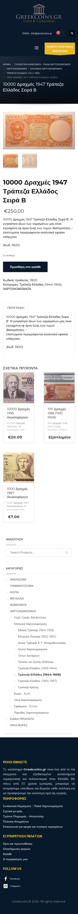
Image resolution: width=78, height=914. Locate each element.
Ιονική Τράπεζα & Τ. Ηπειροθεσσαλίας (42, 643)
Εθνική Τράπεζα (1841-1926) (36, 630)
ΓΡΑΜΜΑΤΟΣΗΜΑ (21, 586)
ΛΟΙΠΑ (14, 592)
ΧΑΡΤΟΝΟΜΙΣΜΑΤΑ (17, 289)
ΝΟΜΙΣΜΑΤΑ (18, 605)
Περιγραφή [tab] (15, 308)
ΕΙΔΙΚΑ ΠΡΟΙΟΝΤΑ (22, 719)
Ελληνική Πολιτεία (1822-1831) (37, 636)
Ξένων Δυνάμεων (29, 655)
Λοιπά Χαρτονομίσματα (32, 649)
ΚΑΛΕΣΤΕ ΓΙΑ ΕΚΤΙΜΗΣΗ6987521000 (60, 48)
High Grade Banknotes (30, 617)
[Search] (67, 552)
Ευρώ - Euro (22, 693)
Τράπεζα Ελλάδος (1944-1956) (40, 284)
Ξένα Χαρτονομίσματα (28, 700)
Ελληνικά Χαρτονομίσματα (30, 624)
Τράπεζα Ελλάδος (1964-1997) (37, 681)
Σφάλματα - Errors (25, 706)
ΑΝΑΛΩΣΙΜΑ (18, 579)
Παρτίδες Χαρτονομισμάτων (31, 712)
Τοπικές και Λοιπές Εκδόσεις (36, 662)
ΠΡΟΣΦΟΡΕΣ (19, 725)
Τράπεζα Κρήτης (28, 687)
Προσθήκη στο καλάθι (25, 267)
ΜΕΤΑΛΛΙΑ (17, 598)
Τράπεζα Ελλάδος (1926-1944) (37, 668)
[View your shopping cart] (60, 33)
